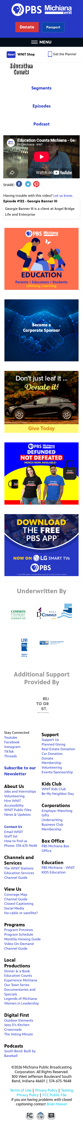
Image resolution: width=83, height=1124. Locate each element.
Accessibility (14, 805)
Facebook (11, 742)
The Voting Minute (18, 1034)
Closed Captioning (51, 1115)
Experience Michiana (20, 980)
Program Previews (18, 930)
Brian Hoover (57, 1104)
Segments (41, 88)
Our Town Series (16, 985)
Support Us (50, 740)
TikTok (9, 751)
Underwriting (52, 820)
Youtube (10, 737)
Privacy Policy (46, 1090)
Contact (40, 1115)
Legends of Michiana (20, 999)
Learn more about (53, 27)
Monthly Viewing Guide (22, 939)
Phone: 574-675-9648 (20, 845)
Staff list (10, 836)
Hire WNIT (12, 801)
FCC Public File (54, 1095)
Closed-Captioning (18, 903)
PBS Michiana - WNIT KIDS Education (58, 869)
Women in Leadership (21, 1003)
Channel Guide (15, 877)
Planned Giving (53, 744)
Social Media (14, 908)
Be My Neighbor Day (58, 794)
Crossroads (13, 1029)
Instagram (12, 747)
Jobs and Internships (20, 791)
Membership (51, 763)
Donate (47, 758)
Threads (10, 756)
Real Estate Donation (58, 749)
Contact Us (13, 827)
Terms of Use (20, 1090)
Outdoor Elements (18, 1020)
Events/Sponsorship (57, 772)
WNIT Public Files (17, 810)
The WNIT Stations (18, 868)
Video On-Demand (19, 944)
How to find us (15, 841)
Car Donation (52, 754)
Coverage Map (15, 894)
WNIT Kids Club (54, 789)
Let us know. (63, 195)
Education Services (19, 873)
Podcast (41, 124)
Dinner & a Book (17, 971)
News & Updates (17, 814)
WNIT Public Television (41, 19)
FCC (29, 1115)
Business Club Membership (52, 826)
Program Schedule (18, 934)
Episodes (42, 106)
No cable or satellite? (21, 913)
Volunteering (14, 796)
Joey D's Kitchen (16, 1025)
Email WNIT (13, 832)
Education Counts (41, 69)
